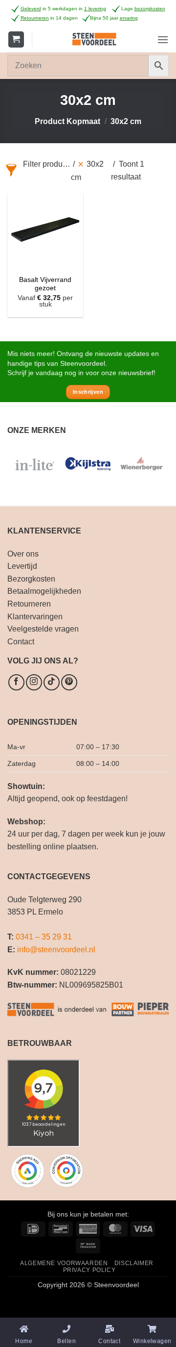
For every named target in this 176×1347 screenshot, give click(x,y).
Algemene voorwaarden (64, 1263)
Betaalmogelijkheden (44, 591)
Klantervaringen (35, 616)
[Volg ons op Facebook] (16, 682)
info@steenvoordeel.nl (56, 949)
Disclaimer (134, 1263)
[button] (16, 39)
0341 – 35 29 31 (44, 937)
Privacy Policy (89, 1270)
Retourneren (29, 604)
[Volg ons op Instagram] (34, 682)
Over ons (23, 554)
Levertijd (22, 566)
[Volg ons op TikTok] (52, 682)
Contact (20, 641)
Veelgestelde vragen (43, 629)
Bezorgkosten (31, 579)
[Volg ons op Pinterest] (69, 682)
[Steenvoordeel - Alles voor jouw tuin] (95, 39)
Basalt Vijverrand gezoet (45, 284)
